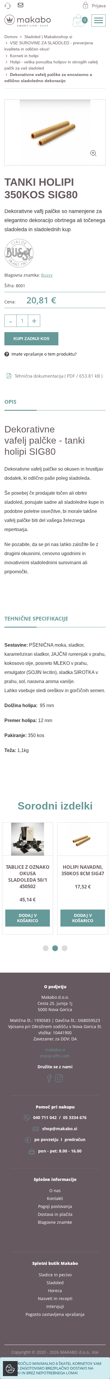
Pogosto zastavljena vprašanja (55, 1314)
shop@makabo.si (59, 1128)
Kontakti (55, 1198)
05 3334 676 (75, 1117)
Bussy (47, 275)
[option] (72, 878)
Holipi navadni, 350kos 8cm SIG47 (72, 870)
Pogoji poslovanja (55, 1206)
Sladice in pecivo (55, 1274)
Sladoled (55, 1282)
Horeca (55, 1290)
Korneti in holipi (24, 55)
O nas (55, 1190)
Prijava (99, 6)
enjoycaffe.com (55, 1056)
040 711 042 (45, 1117)
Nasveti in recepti (55, 1298)
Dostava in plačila (55, 1214)
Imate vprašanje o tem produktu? (43, 354)
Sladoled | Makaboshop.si (48, 36)
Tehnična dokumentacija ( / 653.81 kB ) (58, 376)
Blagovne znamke (55, 1222)
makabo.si (55, 1049)
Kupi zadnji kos (31, 338)
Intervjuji (55, 1306)
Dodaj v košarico (72, 917)
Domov (11, 36)
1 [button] (45, 948)
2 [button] (55, 948)
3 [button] (64, 948)
